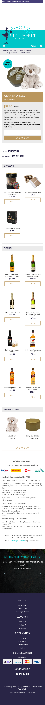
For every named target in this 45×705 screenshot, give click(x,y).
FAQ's (22, 648)
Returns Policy (22, 645)
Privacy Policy (22, 641)
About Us (22, 622)
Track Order (22, 608)
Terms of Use (22, 638)
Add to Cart (23, 138)
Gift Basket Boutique (16, 692)
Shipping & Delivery (18, 541)
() (35, 46)
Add (12, 202)
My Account (22, 605)
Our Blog (22, 628)
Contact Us (22, 625)
